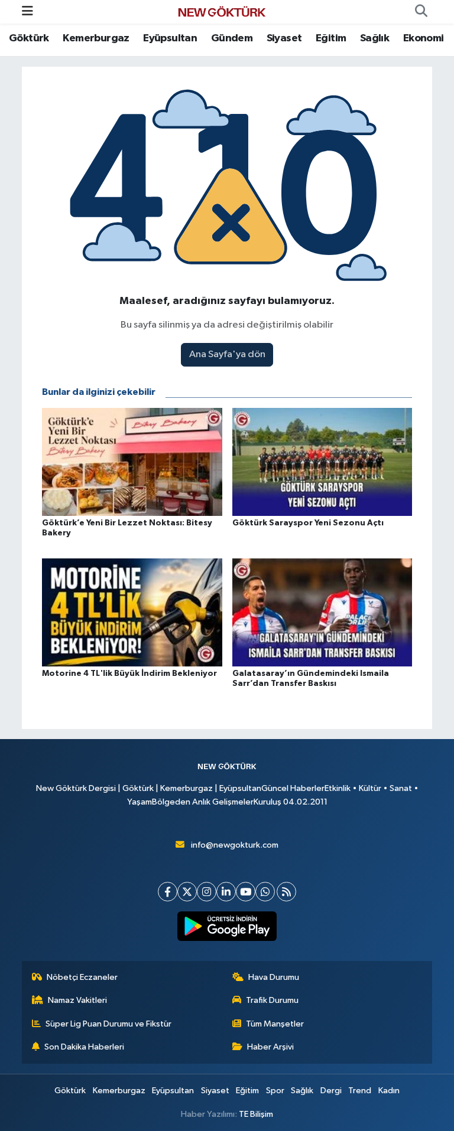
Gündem (231, 38)
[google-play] (227, 926)
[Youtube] (245, 891)
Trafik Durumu (272, 1000)
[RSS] (286, 891)
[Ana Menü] (27, 11)
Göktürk (29, 38)
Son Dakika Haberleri (84, 1046)
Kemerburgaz (96, 38)
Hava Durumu (273, 977)
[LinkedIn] (226, 891)
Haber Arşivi (270, 1046)
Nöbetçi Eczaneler (82, 977)
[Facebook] (167, 891)
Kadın (389, 1090)
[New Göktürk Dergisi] (221, 11)
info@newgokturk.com (234, 845)
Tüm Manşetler (275, 1023)
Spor (275, 1090)
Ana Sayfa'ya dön (227, 354)
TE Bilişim (256, 1114)
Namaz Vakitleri (77, 1000)
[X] (187, 891)
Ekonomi (423, 38)
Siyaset (284, 38)
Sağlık (374, 38)
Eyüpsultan (170, 38)
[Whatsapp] (265, 891)
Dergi (331, 1090)
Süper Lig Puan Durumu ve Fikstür (108, 1023)
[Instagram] (206, 891)
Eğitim (331, 38)
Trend (359, 1090)
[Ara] (421, 11)
